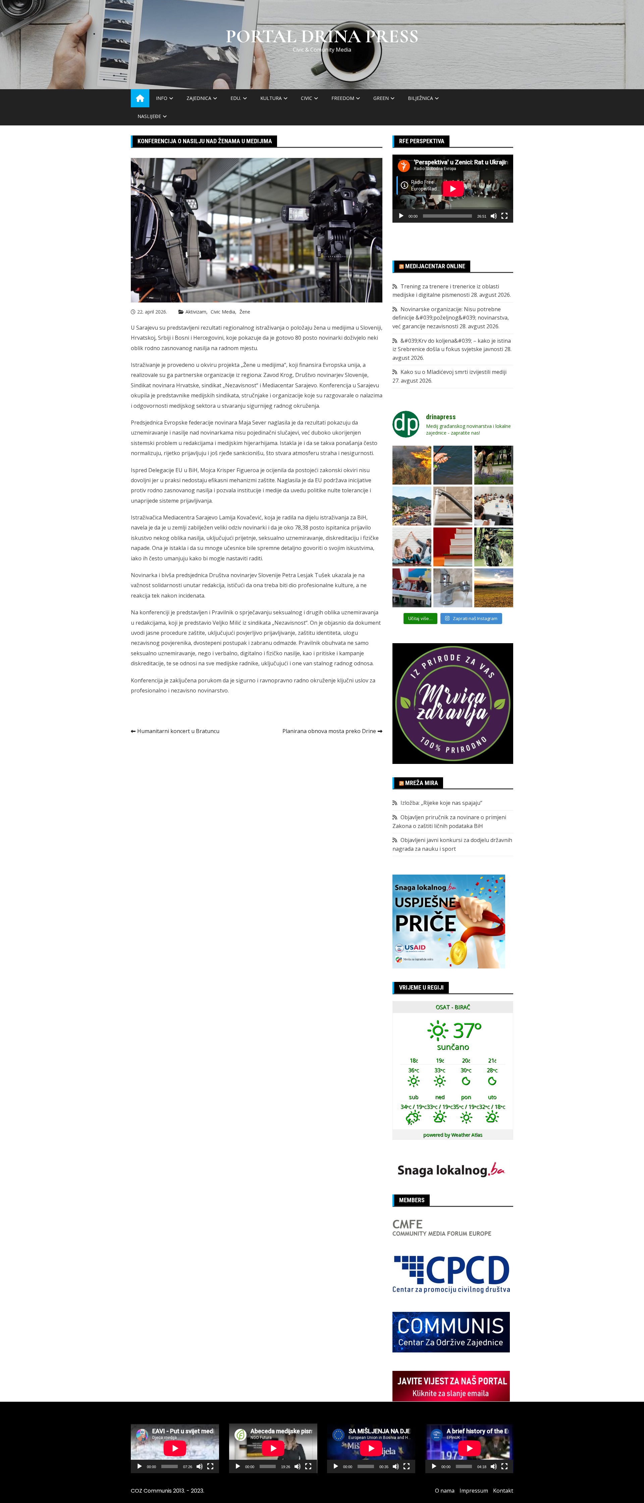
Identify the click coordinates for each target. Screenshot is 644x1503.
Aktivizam (195, 312)
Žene (244, 312)
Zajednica (198, 98)
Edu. (235, 98)
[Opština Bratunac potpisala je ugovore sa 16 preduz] (493, 506)
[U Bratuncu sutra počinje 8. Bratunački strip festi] (493, 546)
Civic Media (223, 312)
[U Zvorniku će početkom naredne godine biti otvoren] (411, 546)
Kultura (271, 98)
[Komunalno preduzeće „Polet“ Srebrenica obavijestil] (452, 587)
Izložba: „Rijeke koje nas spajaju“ (441, 802)
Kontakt (503, 1490)
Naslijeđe (149, 116)
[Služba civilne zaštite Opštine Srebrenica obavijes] (493, 587)
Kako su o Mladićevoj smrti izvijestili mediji (453, 372)
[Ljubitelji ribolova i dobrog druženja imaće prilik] (452, 465)
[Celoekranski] (504, 216)
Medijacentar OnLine (435, 266)
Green (381, 98)
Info (161, 98)
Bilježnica (420, 98)
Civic (306, 98)
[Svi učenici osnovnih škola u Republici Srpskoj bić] (452, 546)
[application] (452, 189)
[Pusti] (401, 216)
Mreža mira (421, 782)
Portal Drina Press (322, 36)
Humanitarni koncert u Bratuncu (178, 731)
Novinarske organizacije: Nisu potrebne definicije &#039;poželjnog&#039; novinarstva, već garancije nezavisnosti (450, 317)
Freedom (342, 98)
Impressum (474, 1490)
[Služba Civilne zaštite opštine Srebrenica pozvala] (411, 465)
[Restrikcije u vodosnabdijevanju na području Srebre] (452, 506)
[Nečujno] (493, 216)
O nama (444, 1490)
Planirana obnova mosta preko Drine (329, 731)
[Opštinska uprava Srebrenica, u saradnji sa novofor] (411, 506)
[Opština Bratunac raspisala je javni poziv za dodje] (493, 465)
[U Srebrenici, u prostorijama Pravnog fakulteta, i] (411, 587)
